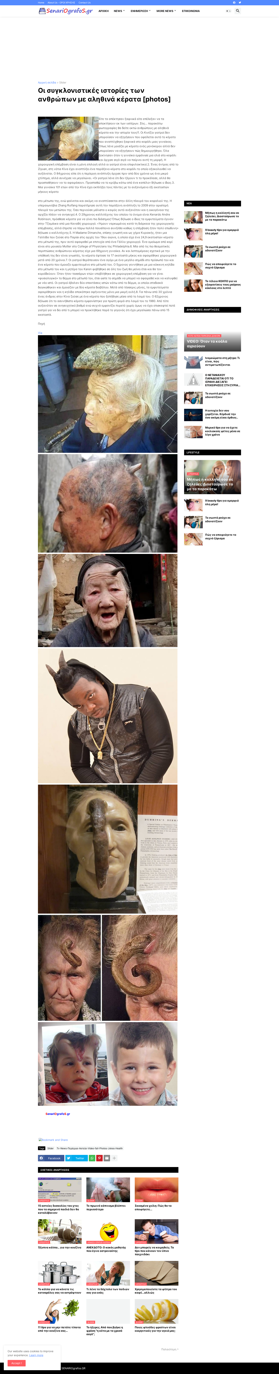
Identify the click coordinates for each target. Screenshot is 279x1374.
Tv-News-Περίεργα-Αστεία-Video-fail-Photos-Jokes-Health (90, 1148)
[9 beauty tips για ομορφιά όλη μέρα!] (193, 234)
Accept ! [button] (16, 1363)
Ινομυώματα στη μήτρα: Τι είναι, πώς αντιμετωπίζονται (222, 361)
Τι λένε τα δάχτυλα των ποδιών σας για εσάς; (107, 1290)
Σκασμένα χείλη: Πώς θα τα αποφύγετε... (153, 1207)
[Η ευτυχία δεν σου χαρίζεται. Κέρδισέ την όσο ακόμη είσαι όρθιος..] (193, 415)
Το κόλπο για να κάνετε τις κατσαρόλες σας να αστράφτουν (59, 1290)
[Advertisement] (139, 49)
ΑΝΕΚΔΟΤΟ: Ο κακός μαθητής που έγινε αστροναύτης (106, 1249)
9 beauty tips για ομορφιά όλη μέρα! (222, 231)
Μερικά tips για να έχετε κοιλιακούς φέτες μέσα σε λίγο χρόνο (222, 431)
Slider (62, 82)
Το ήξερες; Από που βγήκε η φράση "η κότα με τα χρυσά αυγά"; (104, 1331)
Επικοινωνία (191, 11)
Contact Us (85, 2)
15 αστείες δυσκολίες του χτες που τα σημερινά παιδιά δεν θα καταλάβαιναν (58, 1209)
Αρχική (104, 11)
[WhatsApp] (92, 1158)
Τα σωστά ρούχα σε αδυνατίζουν (218, 248)
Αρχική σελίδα (47, 82)
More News (165, 11)
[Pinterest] (99, 1158)
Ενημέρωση (139, 11)
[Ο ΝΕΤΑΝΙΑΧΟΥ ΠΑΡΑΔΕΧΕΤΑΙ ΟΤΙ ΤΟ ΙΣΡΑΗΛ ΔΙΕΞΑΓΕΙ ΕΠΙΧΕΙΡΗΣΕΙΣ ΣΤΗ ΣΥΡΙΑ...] (193, 379)
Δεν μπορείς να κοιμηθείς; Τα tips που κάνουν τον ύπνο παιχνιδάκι (154, 1251)
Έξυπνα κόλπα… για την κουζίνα (59, 1247)
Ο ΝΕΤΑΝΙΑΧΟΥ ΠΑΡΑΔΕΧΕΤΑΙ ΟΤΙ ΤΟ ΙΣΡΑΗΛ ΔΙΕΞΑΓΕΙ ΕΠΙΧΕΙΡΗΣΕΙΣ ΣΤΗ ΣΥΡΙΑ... (222, 380)
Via (40, 333)
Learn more (36, 1355)
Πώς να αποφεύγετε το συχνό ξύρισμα (220, 265)
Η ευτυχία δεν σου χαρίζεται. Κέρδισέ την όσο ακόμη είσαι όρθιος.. (221, 414)
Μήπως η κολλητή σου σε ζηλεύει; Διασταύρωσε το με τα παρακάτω (222, 216)
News (118, 11)
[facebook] (234, 2)
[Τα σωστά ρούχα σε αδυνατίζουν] (193, 251)
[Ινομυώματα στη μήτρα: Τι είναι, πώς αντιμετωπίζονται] (193, 362)
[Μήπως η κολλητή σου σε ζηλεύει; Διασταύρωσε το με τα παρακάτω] (193, 217)
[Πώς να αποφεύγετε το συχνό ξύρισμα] (193, 268)
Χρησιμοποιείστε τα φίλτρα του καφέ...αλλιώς (156, 1290)
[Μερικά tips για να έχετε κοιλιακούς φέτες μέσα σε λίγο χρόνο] (193, 432)
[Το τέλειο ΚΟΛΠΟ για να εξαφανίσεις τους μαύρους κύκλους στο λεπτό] (193, 285)
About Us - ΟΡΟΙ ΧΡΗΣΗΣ (61, 2)
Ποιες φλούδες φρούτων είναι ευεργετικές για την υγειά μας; (155, 1329)
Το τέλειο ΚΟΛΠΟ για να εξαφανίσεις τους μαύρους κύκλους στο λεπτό (223, 284)
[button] (228, 11)
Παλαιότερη (168, 1349)
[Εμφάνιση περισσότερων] (114, 1158)
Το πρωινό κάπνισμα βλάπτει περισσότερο (106, 1207)
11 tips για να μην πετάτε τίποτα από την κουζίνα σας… (59, 1329)
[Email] (107, 1158)
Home (41, 2)
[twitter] (240, 2)
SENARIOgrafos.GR (73, 1368)
